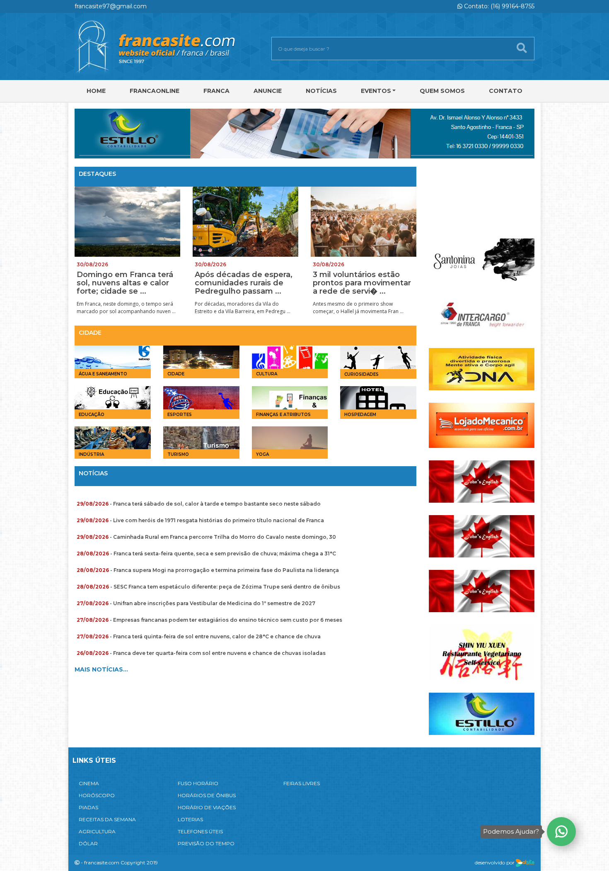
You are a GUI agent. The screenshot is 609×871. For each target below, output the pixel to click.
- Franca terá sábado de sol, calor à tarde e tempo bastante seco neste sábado (199, 504)
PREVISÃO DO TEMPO (206, 843)
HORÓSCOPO (97, 795)
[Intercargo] (481, 314)
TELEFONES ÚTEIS (200, 831)
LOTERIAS (190, 819)
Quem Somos (442, 91)
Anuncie (268, 91)
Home (96, 91)
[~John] (481, 481)
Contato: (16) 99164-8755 (498, 6)
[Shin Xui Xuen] (481, 652)
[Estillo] (481, 713)
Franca (216, 91)
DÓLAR (88, 843)
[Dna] (481, 368)
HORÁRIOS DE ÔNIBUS (207, 795)
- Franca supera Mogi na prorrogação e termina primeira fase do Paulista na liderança (208, 570)
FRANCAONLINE (154, 91)
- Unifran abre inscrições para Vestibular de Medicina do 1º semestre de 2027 (196, 603)
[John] (481, 536)
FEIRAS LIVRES (301, 783)
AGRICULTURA (97, 831)
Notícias (321, 91)
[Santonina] (481, 259)
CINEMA (89, 783)
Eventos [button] (376, 91)
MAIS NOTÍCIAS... (101, 669)
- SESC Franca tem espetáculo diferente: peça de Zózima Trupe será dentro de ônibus (208, 587)
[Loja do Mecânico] (481, 425)
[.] (481, 196)
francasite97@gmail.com (111, 6)
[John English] (481, 590)
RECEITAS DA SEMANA (107, 819)
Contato (505, 91)
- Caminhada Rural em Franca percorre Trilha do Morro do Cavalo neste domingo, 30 (206, 537)
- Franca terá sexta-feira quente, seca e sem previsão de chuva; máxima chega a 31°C (206, 553)
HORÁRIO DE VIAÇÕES (207, 807)
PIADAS (88, 807)
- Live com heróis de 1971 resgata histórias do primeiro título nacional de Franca (200, 520)
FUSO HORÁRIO (198, 783)
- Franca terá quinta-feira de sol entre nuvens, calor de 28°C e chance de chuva (199, 636)
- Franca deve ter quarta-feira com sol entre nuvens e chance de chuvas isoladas (201, 653)
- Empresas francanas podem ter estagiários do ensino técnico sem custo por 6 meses (209, 620)
